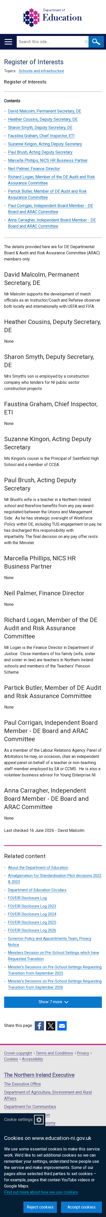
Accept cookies (81, 1207)
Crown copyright (18, 1053)
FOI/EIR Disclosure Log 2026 (32, 930)
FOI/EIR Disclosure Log (27, 898)
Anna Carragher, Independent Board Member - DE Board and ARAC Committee (52, 223)
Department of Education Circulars (37, 890)
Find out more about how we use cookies (41, 1192)
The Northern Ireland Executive (39, 1075)
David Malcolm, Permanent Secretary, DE (44, 111)
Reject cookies (40, 1207)
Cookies (11, 1059)
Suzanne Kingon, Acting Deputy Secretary (45, 144)
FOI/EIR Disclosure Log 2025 (32, 922)
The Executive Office (22, 1084)
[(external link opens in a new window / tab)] (39, 1025)
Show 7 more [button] (50, 1001)
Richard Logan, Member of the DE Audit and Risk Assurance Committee (51, 179)
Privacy (83, 1053)
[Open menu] (8, 42)
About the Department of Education (38, 867)
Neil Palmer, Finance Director (34, 168)
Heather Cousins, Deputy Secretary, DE (42, 119)
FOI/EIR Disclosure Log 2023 (32, 906)
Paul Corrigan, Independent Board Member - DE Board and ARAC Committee (50, 208)
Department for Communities (30, 1106)
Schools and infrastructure (41, 71)
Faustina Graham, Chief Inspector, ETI (41, 135)
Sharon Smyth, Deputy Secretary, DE (40, 127)
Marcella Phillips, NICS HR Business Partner (48, 160)
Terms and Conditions (54, 1053)
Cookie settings (18, 1119)
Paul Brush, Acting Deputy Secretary (40, 152)
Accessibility (32, 1059)
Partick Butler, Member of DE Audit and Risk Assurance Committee (47, 194)
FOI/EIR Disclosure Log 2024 (32, 914)
